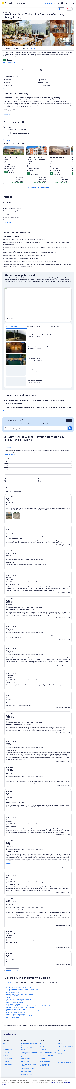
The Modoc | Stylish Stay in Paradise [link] (16, 1001)
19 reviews (8, 447)
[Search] (70, 428)
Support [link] (60, 1043)
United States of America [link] (14, 1025)
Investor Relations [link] (7, 1058)
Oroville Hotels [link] (32, 1025)
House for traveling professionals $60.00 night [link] (19, 999)
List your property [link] (7, 1049)
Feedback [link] (5, 1067)
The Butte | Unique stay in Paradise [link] (16, 1009)
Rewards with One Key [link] (27, 1071)
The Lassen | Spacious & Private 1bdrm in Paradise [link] (20, 1007)
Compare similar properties (39, 187)
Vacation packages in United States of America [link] (28, 1057)
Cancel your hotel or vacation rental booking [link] (65, 1047)
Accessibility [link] (43, 1058)
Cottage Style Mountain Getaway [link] (15, 1012)
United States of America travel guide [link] (29, 1044)
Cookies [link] (42, 1046)
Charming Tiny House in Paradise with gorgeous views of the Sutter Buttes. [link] (27, 1011)
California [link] (25, 1025)
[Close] (73, 1081)
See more (7, 114)
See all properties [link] (11, 9)
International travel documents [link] (65, 1059)
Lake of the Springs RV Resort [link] (14, 1019)
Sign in (68, 3)
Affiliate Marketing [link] (7, 1064)
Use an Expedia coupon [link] (64, 1056)
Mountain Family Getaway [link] (13, 1004)
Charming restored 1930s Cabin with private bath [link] (20, 994)
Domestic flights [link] (25, 1061)
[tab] (16, 327)
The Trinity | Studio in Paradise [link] (14, 1002)
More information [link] (9, 455)
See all (5, 89)
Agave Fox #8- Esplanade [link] (13, 1017)
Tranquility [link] (9, 997)
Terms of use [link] (43, 1049)
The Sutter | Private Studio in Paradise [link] (16, 1014)
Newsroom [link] (6, 1055)
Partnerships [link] (6, 1052)
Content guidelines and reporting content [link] (46, 1064)
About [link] (4, 1043)
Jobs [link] (4, 1046)
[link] (69, 9)
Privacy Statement (55, 1082)
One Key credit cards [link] (26, 1074)
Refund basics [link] (61, 1054)
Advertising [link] (6, 1061)
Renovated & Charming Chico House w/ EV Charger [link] (20, 1016)
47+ (70, 43)
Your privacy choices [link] (45, 1061)
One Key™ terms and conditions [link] (48, 1052)
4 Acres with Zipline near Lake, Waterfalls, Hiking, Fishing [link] (22, 989)
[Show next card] (72, 165)
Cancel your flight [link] (62, 1051)
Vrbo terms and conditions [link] (46, 1055)
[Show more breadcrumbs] (5, 1025)
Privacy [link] (41, 1043)
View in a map (10, 320)
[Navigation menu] (73, 3)
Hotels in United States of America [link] (27, 1048)
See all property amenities (10, 140)
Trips (57, 3)
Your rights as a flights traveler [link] (65, 1062)
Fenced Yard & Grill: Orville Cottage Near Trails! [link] (19, 996)
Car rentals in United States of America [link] (28, 1064)
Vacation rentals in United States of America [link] (29, 1053)
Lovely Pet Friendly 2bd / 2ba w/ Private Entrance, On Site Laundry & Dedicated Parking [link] (31, 1006)
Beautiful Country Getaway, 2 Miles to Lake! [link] (18, 991)
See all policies (7, 222)
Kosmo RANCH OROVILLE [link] (13, 992)
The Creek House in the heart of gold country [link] (19, 987)
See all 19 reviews (8, 62)
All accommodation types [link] (27, 1068)
